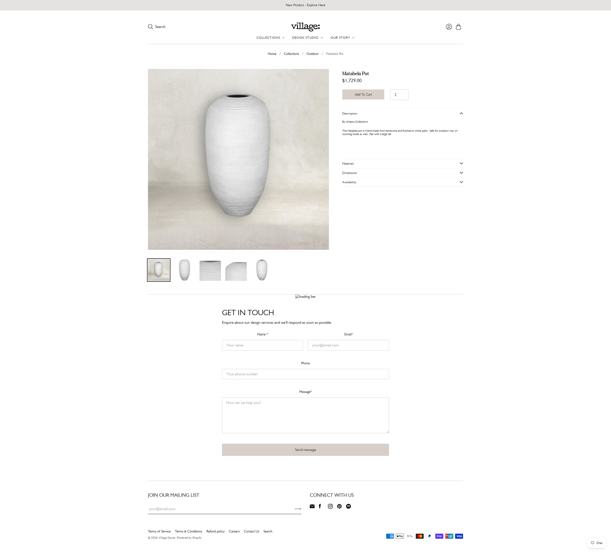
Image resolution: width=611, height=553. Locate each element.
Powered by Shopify (189, 537)
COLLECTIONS (268, 37)
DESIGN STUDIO (305, 37)
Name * (262, 334)
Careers (234, 531)
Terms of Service (159, 531)
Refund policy (215, 531)
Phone (305, 363)
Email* (348, 334)
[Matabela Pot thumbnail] (158, 270)
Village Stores (166, 537)
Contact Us (251, 531)
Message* (305, 392)
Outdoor (312, 54)
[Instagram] (330, 507)
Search (267, 531)
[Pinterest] (339, 507)
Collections (291, 54)
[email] (312, 507)
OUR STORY (340, 37)
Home (272, 54)
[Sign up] (298, 509)
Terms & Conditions (188, 531)
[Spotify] (348, 507)
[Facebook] (320, 507)
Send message (305, 449)
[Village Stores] (305, 27)
